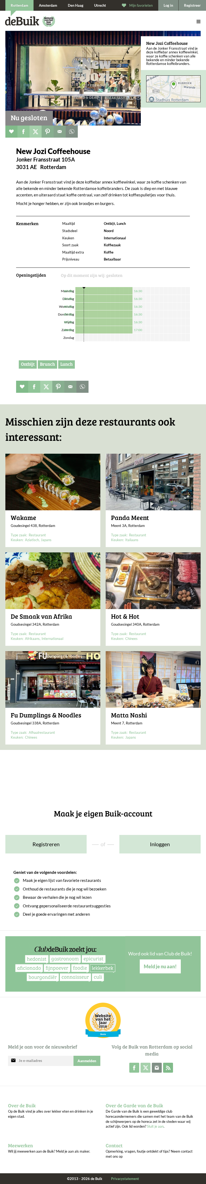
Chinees (131, 638)
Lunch (66, 364)
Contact (114, 1145)
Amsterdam (48, 5)
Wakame (23, 517)
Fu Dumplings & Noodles (46, 715)
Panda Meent (130, 517)
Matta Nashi (129, 715)
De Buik (22, 21)
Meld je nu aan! (160, 966)
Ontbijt (28, 364)
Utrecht (100, 5)
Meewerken (20, 1145)
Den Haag (75, 5)
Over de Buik (22, 1105)
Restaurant (37, 535)
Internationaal (52, 638)
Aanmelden (87, 1061)
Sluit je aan (155, 1126)
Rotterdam (19, 5)
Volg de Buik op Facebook (134, 1068)
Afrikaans (32, 638)
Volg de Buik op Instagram (157, 1068)
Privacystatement (125, 1178)
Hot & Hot (125, 616)
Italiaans (131, 540)
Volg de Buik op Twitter (145, 1068)
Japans (46, 540)
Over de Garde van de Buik (134, 1105)
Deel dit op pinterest (48, 132)
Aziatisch (32, 540)
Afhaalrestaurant (42, 732)
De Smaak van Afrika (41, 616)
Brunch (47, 364)
